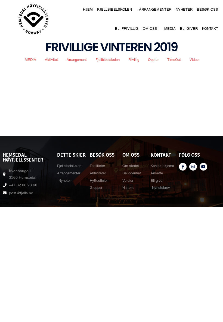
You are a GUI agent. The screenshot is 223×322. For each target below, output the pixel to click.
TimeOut (174, 60)
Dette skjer (71, 155)
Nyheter (184, 9)
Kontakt (210, 28)
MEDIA (30, 60)
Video (194, 60)
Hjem (88, 9)
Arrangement (77, 60)
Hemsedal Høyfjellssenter (23, 157)
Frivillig (133, 60)
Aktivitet (51, 60)
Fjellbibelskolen (114, 9)
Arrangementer (155, 9)
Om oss (150, 28)
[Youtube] (203, 167)
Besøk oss (207, 9)
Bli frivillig (126, 28)
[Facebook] (183, 167)
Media (170, 28)
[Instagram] (193, 167)
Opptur (153, 60)
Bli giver (189, 28)
